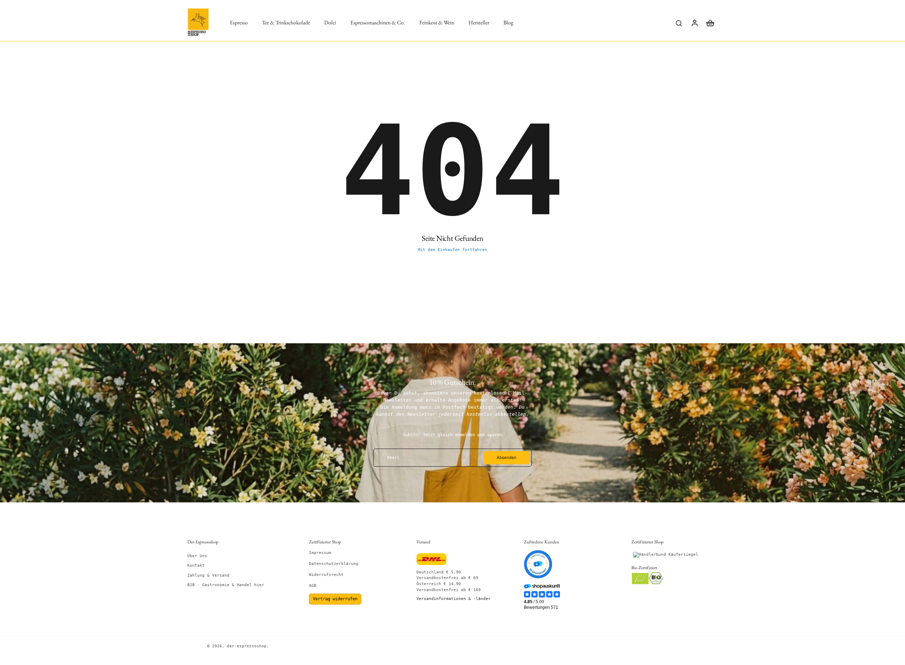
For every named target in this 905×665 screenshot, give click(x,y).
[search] (679, 23)
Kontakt (196, 565)
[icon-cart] (710, 23)
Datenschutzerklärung (333, 563)
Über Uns (197, 556)
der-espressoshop (247, 646)
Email (393, 457)
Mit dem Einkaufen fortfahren (452, 249)
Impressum (320, 552)
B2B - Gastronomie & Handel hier (225, 585)
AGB (312, 585)
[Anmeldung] (694, 22)
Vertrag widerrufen (335, 598)
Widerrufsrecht (326, 574)
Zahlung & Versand (208, 575)
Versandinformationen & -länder (453, 598)
